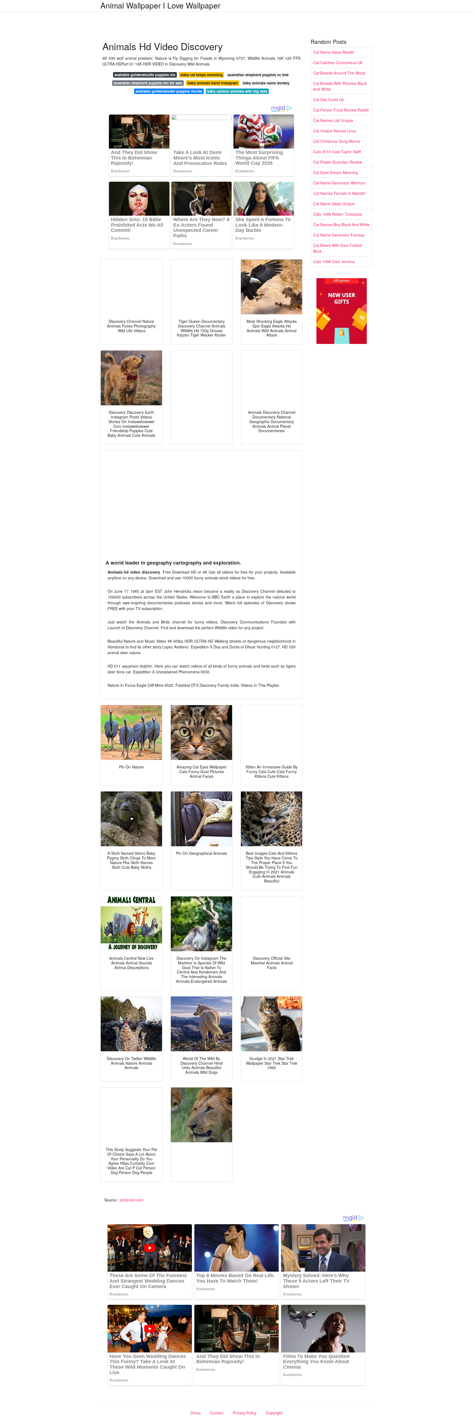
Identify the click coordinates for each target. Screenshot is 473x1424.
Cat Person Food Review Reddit (341, 110)
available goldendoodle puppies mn (144, 74)
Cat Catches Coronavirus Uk (337, 62)
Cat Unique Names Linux (334, 130)
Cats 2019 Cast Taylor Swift (337, 151)
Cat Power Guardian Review (337, 162)
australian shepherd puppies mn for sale (148, 83)
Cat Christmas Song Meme (336, 141)
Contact (216, 1413)
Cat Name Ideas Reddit (333, 52)
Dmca (196, 1413)
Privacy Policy (244, 1413)
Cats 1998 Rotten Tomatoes (337, 214)
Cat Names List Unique (333, 120)
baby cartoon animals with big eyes (237, 91)
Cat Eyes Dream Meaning (335, 172)
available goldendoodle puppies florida (168, 91)
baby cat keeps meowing (202, 74)
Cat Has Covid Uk (328, 99)
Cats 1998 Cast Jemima (334, 261)
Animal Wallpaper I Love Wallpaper (160, 5)
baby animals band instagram (213, 83)
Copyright (274, 1413)
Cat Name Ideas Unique (334, 203)
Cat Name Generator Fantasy (339, 235)
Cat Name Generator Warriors (339, 183)
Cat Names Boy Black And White (341, 224)
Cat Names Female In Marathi (339, 193)
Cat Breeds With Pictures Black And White (340, 86)
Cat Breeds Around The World (339, 73)
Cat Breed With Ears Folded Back (337, 248)
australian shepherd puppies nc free (258, 74)
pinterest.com (131, 1200)
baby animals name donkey (266, 83)
